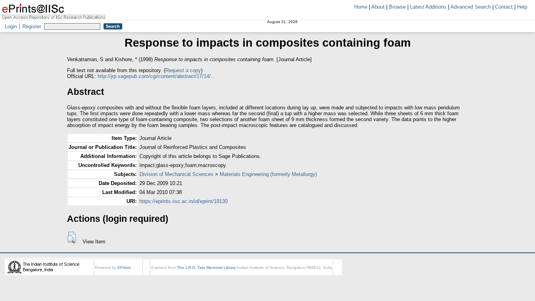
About (378, 7)
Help (522, 7)
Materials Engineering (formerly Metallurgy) (268, 174)
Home (360, 7)
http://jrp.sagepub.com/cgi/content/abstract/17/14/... (156, 76)
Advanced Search (470, 7)
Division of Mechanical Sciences (176, 174)
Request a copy (183, 70)
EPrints (123, 267)
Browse (397, 7)
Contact (504, 7)
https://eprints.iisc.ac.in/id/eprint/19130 (183, 201)
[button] (71, 237)
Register (31, 26)
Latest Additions (428, 7)
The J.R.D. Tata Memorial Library (206, 267)
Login (11, 26)
